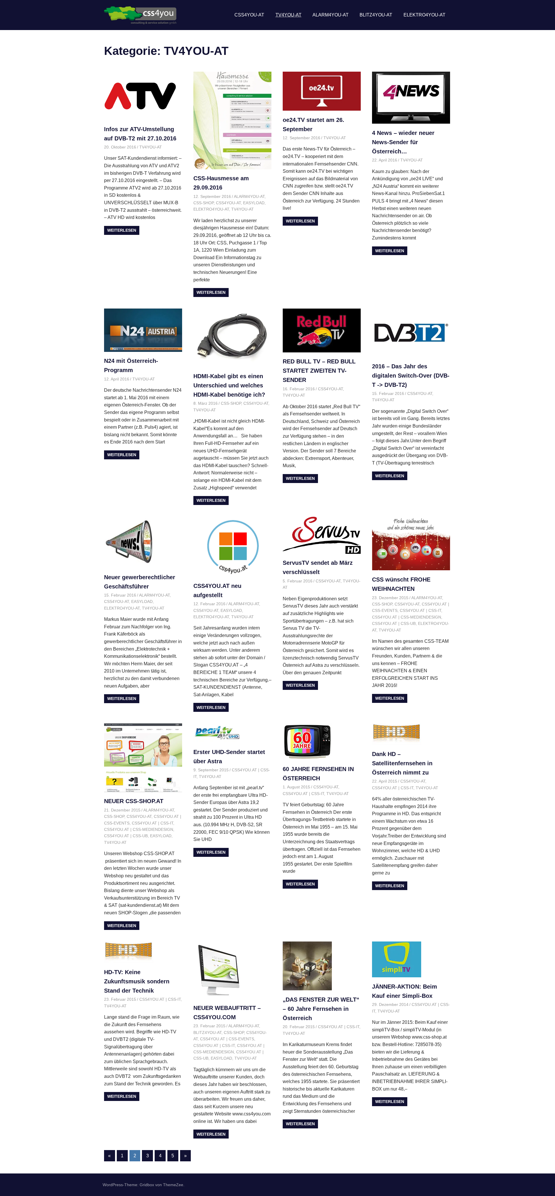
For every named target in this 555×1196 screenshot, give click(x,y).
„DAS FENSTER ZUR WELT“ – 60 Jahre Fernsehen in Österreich (321, 1008)
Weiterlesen (121, 230)
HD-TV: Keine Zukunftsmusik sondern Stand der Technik (136, 981)
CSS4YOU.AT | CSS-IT (420, 610)
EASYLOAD (253, 202)
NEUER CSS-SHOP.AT (133, 801)
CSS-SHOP (203, 202)
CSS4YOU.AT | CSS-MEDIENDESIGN (406, 617)
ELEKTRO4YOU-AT (424, 14)
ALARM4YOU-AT (330, 14)
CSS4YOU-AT (249, 14)
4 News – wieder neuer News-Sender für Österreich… (403, 142)
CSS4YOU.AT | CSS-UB (394, 623)
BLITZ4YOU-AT (376, 14)
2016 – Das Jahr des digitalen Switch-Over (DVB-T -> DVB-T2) (410, 375)
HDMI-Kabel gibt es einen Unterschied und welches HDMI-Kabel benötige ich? (229, 385)
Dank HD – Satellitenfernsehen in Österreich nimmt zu (402, 763)
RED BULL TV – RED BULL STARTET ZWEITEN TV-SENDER (319, 370)
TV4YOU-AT (288, 14)
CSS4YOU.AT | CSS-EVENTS (227, 1039)
